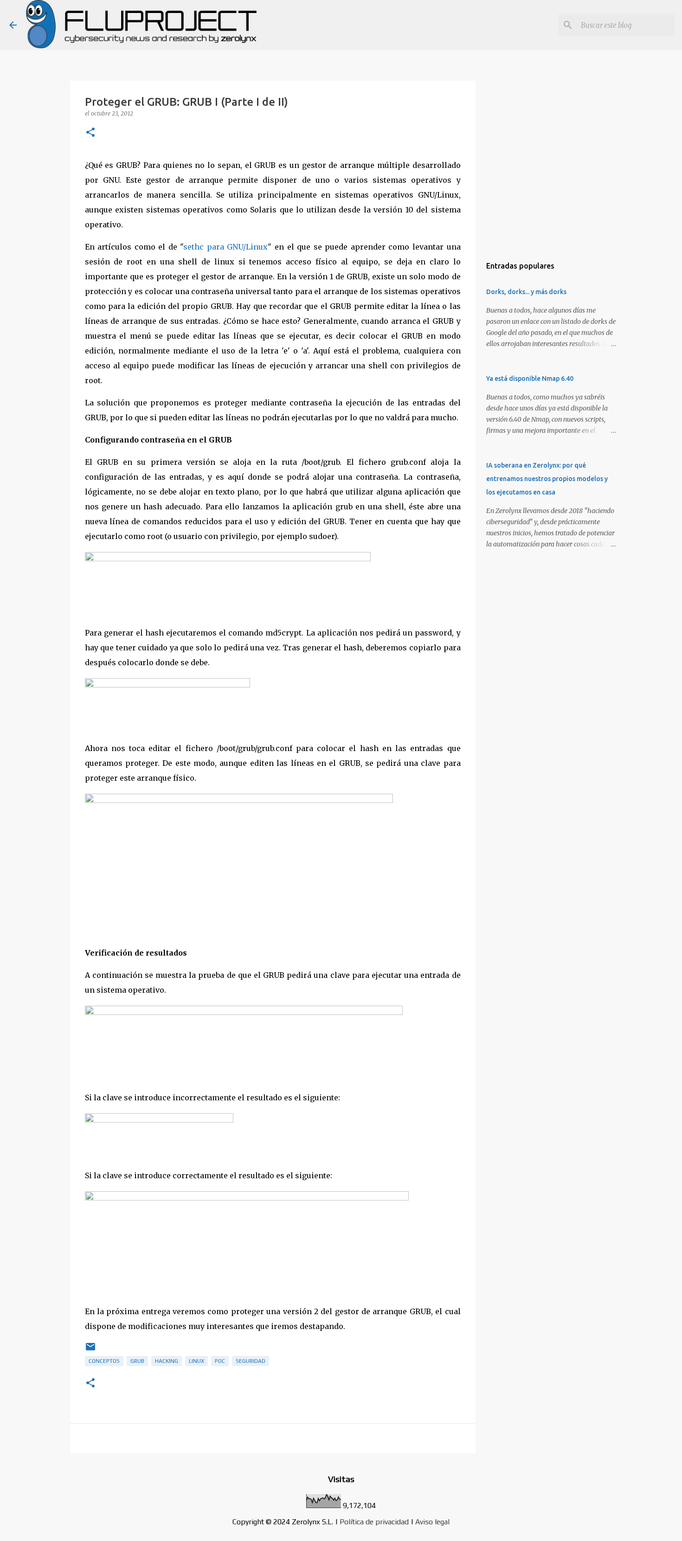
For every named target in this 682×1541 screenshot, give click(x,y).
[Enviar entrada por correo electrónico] (90, 1350)
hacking (166, 1361)
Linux (196, 1361)
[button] (90, 133)
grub (137, 1361)
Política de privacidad (374, 1521)
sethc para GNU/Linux (225, 246)
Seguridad (250, 1361)
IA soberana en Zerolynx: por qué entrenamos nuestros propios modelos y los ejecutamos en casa (547, 479)
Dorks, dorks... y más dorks (526, 291)
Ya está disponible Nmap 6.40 (529, 378)
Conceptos (104, 1361)
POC (220, 1361)
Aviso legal (432, 1521)
